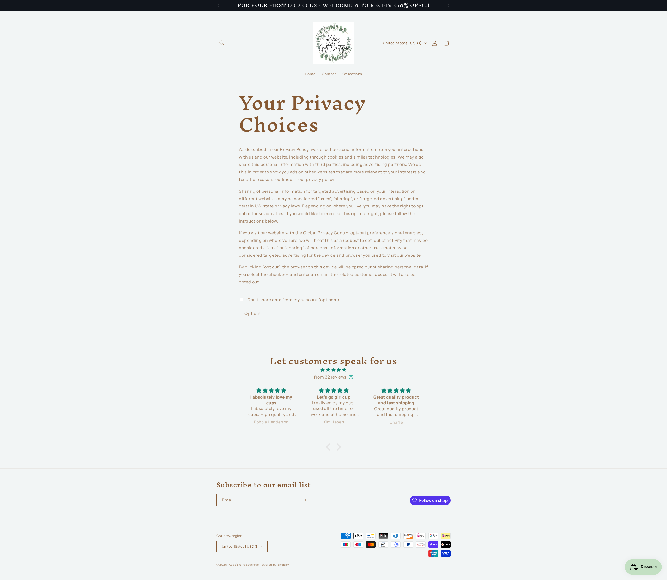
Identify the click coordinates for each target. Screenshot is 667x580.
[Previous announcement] (218, 5)
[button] (222, 43)
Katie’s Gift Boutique (244, 565)
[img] (333, 370)
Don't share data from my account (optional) (293, 299)
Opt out (252, 313)
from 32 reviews (330, 377)
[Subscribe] (304, 500)
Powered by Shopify (274, 565)
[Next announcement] (449, 5)
